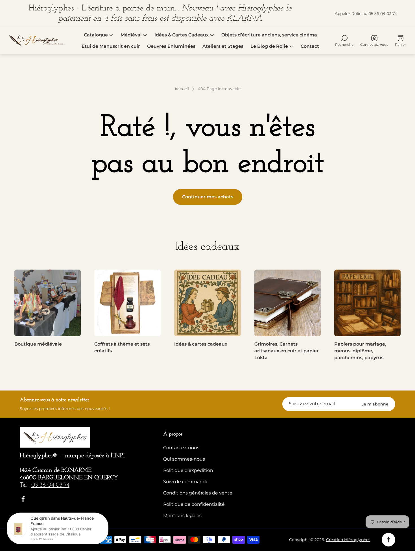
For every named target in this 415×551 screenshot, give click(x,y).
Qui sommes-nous (184, 459)
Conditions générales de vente (197, 493)
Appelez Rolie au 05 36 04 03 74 (366, 13)
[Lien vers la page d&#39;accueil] (55, 437)
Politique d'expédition (188, 470)
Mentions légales (182, 515)
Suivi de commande (186, 481)
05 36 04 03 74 (50, 485)
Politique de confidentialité (194, 504)
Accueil (181, 88)
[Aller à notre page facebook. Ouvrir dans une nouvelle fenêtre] (23, 499)
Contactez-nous (181, 447)
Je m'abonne (375, 404)
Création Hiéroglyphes (348, 539)
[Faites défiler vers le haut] (388, 539)
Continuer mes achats (207, 196)
